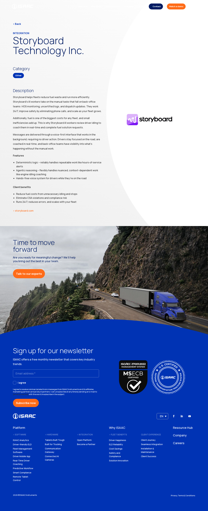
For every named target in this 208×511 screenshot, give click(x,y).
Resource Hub (113, 6)
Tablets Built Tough (55, 440)
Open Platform (84, 440)
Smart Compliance (22, 472)
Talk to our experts (29, 274)
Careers (141, 6)
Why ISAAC (96, 6)
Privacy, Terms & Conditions (183, 495)
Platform (82, 6)
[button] (162, 416)
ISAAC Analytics (21, 440)
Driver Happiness (117, 440)
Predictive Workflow (23, 468)
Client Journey (148, 440)
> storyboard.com (23, 210)
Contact (157, 6)
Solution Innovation (118, 460)
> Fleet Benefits (118, 434)
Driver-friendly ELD (22, 444)
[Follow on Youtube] (189, 416)
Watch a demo (176, 6)
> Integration (85, 434)
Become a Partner (86, 444)
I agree (22, 382)
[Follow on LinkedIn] (181, 416)
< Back (17, 24)
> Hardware (51, 434)
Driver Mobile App (21, 456)
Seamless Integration (152, 444)
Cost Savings (115, 448)
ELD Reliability (116, 444)
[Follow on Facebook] (173, 416)
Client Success (148, 456)
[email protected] (20, 394)
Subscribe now (26, 403)
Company (128, 6)
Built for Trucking (53, 444)
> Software (19, 434)
